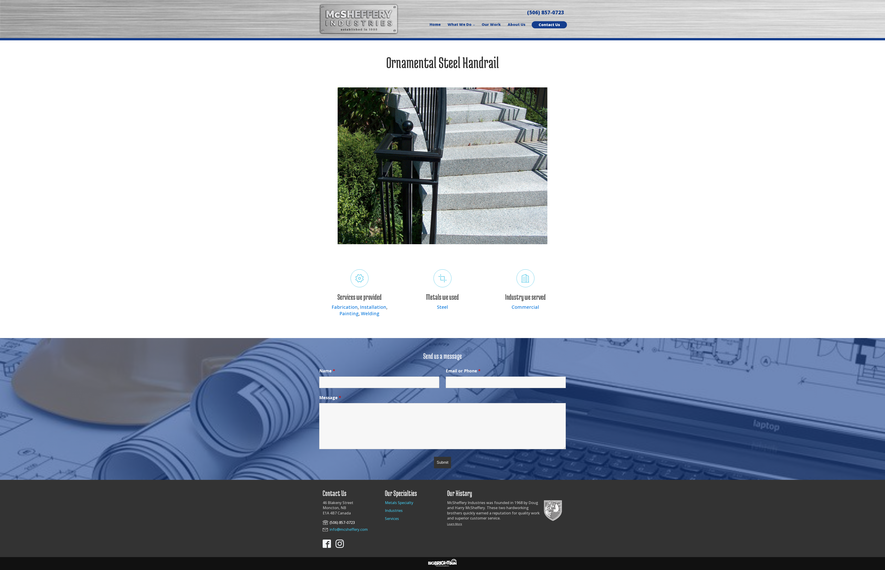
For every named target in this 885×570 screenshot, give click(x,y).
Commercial (525, 307)
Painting (349, 313)
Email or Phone (463, 371)
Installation (373, 307)
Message (330, 397)
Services (392, 518)
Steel (442, 307)
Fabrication (345, 307)
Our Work (491, 24)
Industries (394, 510)
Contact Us (549, 24)
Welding (370, 313)
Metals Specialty (399, 502)
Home (435, 24)
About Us (516, 24)
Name (327, 371)
